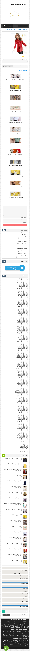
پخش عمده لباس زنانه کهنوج (22, 350)
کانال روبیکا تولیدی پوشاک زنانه (15, 90)
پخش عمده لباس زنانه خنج (23, 343)
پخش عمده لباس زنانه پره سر (22, 420)
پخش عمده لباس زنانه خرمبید (22, 411)
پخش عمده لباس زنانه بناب (22, 299)
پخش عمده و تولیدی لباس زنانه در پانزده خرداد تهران (12, 480)
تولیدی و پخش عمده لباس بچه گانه (22, 575)
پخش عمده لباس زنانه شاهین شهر (21, 398)
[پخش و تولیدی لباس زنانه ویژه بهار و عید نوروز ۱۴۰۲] (15, 78)
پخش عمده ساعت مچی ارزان (23, 450)
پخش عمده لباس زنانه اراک (22, 297)
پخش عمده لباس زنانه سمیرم (22, 308)
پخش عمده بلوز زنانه (23, 234)
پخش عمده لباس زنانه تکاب (22, 348)
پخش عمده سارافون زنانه (22, 244)
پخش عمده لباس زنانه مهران (22, 367)
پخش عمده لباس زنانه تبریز (22, 289)
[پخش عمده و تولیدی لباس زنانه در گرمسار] (15, 142)
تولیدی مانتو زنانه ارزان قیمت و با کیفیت (15, 497)
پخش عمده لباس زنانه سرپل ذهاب (21, 357)
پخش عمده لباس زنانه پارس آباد (22, 370)
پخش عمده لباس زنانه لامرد (22, 303)
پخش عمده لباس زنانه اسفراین (22, 383)
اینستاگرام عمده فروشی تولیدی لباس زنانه (20, 573)
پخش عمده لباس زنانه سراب (22, 312)
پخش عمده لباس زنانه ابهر (22, 423)
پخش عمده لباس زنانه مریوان (22, 362)
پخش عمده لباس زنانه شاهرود (22, 439)
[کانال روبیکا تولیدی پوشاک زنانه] (15, 88)
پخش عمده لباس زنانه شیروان (22, 404)
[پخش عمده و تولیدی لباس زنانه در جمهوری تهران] (25, 462)
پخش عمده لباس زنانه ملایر (22, 431)
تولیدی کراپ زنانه (24, 591)
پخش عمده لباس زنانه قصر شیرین (21, 368)
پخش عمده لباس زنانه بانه (23, 425)
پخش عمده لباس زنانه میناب (22, 359)
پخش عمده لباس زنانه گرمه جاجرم (21, 327)
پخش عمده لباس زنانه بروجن (22, 363)
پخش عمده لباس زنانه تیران (22, 397)
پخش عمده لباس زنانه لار (23, 342)
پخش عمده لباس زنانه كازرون (22, 341)
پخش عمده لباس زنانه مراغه (22, 313)
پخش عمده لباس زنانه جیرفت (22, 351)
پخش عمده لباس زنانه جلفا (22, 315)
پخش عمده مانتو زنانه (23, 253)
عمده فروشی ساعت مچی (24, 451)
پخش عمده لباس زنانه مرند (22, 314)
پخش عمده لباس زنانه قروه (22, 429)
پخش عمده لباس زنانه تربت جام (22, 322)
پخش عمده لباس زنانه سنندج (22, 290)
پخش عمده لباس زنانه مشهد (22, 283)
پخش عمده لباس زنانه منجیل (22, 419)
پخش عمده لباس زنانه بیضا (22, 338)
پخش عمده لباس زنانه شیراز (22, 281)
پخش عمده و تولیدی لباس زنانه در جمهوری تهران (13, 458)
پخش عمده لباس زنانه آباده (22, 410)
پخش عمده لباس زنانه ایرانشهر (22, 356)
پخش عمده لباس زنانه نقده (22, 354)
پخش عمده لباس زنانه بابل (22, 386)
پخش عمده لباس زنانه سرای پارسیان (21, 391)
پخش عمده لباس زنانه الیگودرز (22, 435)
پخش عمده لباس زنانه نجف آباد (22, 396)
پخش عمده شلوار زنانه (23, 250)
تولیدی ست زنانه (25, 596)
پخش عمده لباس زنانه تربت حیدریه (21, 323)
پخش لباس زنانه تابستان (23, 570)
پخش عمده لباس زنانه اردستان (22, 388)
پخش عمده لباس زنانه (23, 251)
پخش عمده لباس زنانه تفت (22, 374)
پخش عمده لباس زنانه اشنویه (22, 355)
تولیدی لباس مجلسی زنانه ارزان (22, 603)
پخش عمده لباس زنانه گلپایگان (22, 395)
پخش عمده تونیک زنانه (23, 236)
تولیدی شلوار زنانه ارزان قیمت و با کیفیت (14, 463)
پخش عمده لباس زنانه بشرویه (22, 330)
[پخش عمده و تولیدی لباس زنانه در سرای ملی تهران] (25, 473)
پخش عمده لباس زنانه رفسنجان (22, 412)
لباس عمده (26, 445)
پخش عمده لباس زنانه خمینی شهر (21, 389)
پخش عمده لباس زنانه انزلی (22, 418)
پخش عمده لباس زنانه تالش (22, 422)
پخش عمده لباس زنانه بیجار (22, 426)
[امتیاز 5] (26, 56)
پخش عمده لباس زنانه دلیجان (22, 414)
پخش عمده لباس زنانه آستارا (22, 417)
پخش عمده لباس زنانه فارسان (22, 364)
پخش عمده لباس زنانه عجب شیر (22, 320)
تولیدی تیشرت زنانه (24, 580)
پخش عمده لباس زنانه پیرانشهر (22, 304)
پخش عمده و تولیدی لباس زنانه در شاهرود (15, 154)
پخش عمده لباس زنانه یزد (23, 287)
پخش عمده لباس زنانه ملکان (22, 317)
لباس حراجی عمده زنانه (24, 568)
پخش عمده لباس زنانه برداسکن (22, 326)
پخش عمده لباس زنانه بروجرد (22, 437)
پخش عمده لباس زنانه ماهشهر (22, 332)
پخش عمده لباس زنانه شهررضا (22, 307)
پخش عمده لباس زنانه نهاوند (22, 432)
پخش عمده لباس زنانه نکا (23, 381)
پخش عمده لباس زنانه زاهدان (22, 288)
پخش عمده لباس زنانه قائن (22, 405)
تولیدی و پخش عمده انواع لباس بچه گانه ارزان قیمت (13, 503)
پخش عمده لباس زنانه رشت (22, 295)
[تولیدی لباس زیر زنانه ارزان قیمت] (15, 110)
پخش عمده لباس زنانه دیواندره (22, 428)
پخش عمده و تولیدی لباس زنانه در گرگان (15, 133)
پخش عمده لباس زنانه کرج (23, 279)
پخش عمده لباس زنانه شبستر (22, 319)
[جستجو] (4, 25)
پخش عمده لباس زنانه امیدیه (22, 335)
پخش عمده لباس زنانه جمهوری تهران (21, 392)
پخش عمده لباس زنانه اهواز (22, 294)
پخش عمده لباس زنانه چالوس (22, 380)
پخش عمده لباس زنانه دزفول (22, 409)
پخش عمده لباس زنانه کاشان (22, 394)
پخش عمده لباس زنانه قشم (22, 360)
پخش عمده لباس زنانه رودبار (22, 382)
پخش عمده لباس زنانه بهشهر (22, 387)
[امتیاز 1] (21, 56)
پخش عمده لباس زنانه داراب (22, 337)
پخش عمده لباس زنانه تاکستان (22, 298)
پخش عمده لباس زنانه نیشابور (22, 402)
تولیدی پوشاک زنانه (24, 444)
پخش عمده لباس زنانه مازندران (22, 282)
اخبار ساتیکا (25, 232)
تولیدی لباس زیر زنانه (24, 606)
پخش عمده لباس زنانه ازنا (23, 436)
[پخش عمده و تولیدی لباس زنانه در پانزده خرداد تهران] (25, 484)
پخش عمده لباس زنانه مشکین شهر (21, 372)
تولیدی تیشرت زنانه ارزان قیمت (16, 475)
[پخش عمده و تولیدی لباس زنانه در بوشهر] (25, 535)
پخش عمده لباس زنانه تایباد (22, 300)
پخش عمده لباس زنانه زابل (22, 306)
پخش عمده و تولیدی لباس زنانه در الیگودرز (15, 197)
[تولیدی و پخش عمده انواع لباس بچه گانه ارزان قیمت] (25, 507)
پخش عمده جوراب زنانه (23, 239)
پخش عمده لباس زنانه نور (23, 378)
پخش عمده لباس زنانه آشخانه (22, 328)
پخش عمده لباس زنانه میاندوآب (22, 353)
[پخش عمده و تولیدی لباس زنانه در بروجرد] (15, 174)
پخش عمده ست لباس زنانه (22, 246)
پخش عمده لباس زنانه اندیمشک (22, 407)
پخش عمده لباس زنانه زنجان (22, 292)
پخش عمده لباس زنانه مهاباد (22, 352)
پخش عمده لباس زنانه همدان (22, 430)
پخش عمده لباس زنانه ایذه (22, 331)
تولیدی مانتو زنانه (25, 601)
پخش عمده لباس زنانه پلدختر (22, 434)
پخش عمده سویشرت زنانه (22, 248)
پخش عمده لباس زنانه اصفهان (22, 280)
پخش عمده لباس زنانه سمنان (22, 284)
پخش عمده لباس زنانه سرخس (22, 325)
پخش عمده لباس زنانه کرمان (22, 286)
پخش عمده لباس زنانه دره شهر (22, 366)
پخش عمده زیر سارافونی (23, 243)
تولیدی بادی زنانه (25, 593)
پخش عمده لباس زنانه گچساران (22, 369)
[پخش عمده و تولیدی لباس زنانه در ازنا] (15, 185)
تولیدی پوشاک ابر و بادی (23, 578)
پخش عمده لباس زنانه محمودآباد (22, 375)
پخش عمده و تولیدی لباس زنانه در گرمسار (15, 143)
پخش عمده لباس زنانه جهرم (22, 302)
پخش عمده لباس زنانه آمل (23, 385)
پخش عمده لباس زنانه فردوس (22, 329)
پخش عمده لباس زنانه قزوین (22, 296)
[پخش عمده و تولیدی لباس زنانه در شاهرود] (15, 153)
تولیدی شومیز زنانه (24, 583)
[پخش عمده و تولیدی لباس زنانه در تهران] (25, 496)
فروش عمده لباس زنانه (24, 446)
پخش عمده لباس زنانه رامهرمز (22, 333)
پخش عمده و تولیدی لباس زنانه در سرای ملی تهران (13, 469)
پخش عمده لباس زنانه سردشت (22, 346)
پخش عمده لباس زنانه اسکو (22, 311)
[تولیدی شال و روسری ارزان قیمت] (15, 99)
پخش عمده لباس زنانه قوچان (22, 400)
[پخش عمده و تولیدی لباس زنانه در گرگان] (15, 131)
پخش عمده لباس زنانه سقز (22, 427)
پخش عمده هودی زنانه (23, 255)
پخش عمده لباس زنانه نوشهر (22, 379)
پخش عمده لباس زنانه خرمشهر (22, 408)
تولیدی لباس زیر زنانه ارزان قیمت (15, 111)
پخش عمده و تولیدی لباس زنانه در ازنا (15, 186)
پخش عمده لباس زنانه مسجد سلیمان (21, 334)
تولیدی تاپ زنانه (25, 588)
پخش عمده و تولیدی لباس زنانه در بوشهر (15, 122)
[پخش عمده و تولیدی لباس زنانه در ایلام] (15, 163)
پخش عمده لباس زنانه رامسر (22, 377)
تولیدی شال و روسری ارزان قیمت (15, 101)
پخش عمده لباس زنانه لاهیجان (22, 416)
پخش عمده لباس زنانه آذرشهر (22, 310)
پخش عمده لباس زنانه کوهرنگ (22, 365)
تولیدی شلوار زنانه (24, 598)
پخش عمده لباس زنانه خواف (22, 324)
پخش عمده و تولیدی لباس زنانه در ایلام (15, 165)
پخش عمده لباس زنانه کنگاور (22, 424)
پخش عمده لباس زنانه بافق (22, 373)
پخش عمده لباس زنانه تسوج (22, 336)
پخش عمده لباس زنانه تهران (22, 278)
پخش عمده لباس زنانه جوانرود (22, 358)
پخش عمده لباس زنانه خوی (22, 347)
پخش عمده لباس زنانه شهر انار (22, 413)
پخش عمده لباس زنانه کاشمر (22, 401)
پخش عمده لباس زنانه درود (22, 403)
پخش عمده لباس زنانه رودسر (22, 421)
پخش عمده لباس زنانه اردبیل (22, 293)
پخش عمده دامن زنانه (23, 241)
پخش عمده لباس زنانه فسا (22, 339)
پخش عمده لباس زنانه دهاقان (22, 309)
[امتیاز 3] (24, 56)
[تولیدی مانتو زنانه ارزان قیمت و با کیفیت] (25, 501)
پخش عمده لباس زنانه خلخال (22, 371)
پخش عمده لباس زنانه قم (23, 285)
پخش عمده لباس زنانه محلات (22, 415)
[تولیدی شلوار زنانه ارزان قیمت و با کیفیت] (25, 467)
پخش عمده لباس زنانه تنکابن (22, 376)
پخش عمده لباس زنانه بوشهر (22, 441)
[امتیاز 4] (25, 56)
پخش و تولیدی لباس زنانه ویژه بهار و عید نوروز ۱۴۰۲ (15, 79)
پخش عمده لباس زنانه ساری (22, 384)
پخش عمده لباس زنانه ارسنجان (22, 340)
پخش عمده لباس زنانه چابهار (22, 361)
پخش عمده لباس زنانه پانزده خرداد (21, 390)
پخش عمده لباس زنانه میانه (22, 316)
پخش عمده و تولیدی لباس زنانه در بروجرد (15, 176)
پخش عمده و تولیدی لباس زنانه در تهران (15, 492)
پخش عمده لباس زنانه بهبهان (22, 301)
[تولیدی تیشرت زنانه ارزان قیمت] (25, 479)
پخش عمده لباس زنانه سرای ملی (21, 393)
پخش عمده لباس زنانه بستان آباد (21, 318)
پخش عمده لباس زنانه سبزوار (22, 399)
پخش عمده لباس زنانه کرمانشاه (22, 291)
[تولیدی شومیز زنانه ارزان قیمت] (25, 490)
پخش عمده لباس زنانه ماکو (22, 305)
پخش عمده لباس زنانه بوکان (22, 349)
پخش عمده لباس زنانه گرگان (22, 440)
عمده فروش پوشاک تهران (23, 447)
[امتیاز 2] (23, 56)
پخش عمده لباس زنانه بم (23, 344)
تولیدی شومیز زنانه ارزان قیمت (16, 486)
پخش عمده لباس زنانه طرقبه (22, 321)
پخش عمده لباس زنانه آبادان (22, 406)
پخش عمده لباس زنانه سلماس (22, 345)
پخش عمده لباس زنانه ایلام (22, 438)
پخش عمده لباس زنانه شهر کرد (22, 433)
